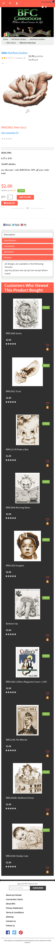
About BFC (10, 903)
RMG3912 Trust (13, 391)
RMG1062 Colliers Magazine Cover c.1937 (26, 682)
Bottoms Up (12, 624)
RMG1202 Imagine (15, 565)
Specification (10, 240)
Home (5, 39)
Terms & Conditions (15, 912)
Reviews (8, 257)
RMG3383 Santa (14, 333)
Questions (9, 251)
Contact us (11, 921)
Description (9, 234)
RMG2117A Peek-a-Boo (17, 449)
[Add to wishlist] (47, 345)
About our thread (13, 895)
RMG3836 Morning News (18, 507)
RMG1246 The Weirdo (16, 740)
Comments (9, 246)
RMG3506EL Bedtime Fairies (20, 798)
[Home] (27, 16)
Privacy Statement (14, 908)
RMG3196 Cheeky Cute (17, 856)
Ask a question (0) (9, 132)
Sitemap (10, 917)
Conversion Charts (14, 899)
